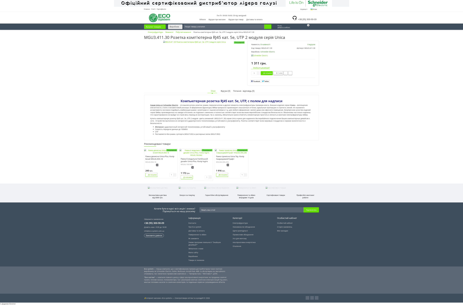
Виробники (193, 256)
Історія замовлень (284, 227)
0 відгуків (311, 44)
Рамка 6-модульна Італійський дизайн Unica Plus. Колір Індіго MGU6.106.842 (194, 161)
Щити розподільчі (240, 231)
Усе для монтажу (240, 238)
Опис (213, 91)
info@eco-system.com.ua (154, 231)
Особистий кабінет (285, 223)
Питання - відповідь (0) (243, 91)
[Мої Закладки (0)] (301, 27)
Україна (303, 9)
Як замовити (193, 238)
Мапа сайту (193, 252)
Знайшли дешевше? (261, 68)
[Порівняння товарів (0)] (294, 27)
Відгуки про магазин (217, 19)
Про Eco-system (194, 227)
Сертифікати (161, 9)
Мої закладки (282, 231)
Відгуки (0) (225, 91)
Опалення (237, 246)
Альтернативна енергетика (244, 242)
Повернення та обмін (197, 234)
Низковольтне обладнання (244, 227)
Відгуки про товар (235, 19)
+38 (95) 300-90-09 (307, 19)
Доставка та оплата (254, 19)
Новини (147, 9)
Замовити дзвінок (154, 235)
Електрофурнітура (240, 223)
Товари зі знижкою (196, 260)
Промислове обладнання (243, 234)
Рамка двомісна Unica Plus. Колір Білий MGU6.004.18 (159, 157)
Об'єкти (202, 19)
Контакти (192, 223)
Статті (153, 9)
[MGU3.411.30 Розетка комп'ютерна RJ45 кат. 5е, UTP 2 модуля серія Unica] (194, 42)
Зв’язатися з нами (195, 248)
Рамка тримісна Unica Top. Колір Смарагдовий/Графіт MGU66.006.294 (230, 159)
